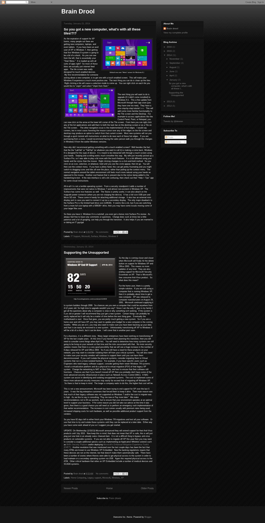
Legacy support (94, 478)
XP (122, 478)
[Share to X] (120, 232)
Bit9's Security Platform (77, 444)
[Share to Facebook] (123, 232)
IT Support (75, 236)
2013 (169, 101)
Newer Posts (71, 488)
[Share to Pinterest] (126, 232)
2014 (169, 55)
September (175, 63)
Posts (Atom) (115, 498)
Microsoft (85, 236)
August (173, 67)
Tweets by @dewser (173, 121)
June (172, 71)
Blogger (147, 517)
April (171, 75)
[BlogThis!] (117, 232)
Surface (94, 236)
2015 (169, 51)
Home (109, 488)
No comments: (102, 232)
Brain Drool (78, 11)
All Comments (174, 142)
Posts (170, 137)
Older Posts (147, 488)
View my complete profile (175, 32)
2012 (169, 106)
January (173, 80)
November (174, 59)
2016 (169, 47)
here (142, 108)
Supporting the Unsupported (86, 252)
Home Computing (78, 478)
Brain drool (172, 28)
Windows (103, 236)
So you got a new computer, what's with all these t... (180, 86)
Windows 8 (113, 236)
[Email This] (114, 232)
